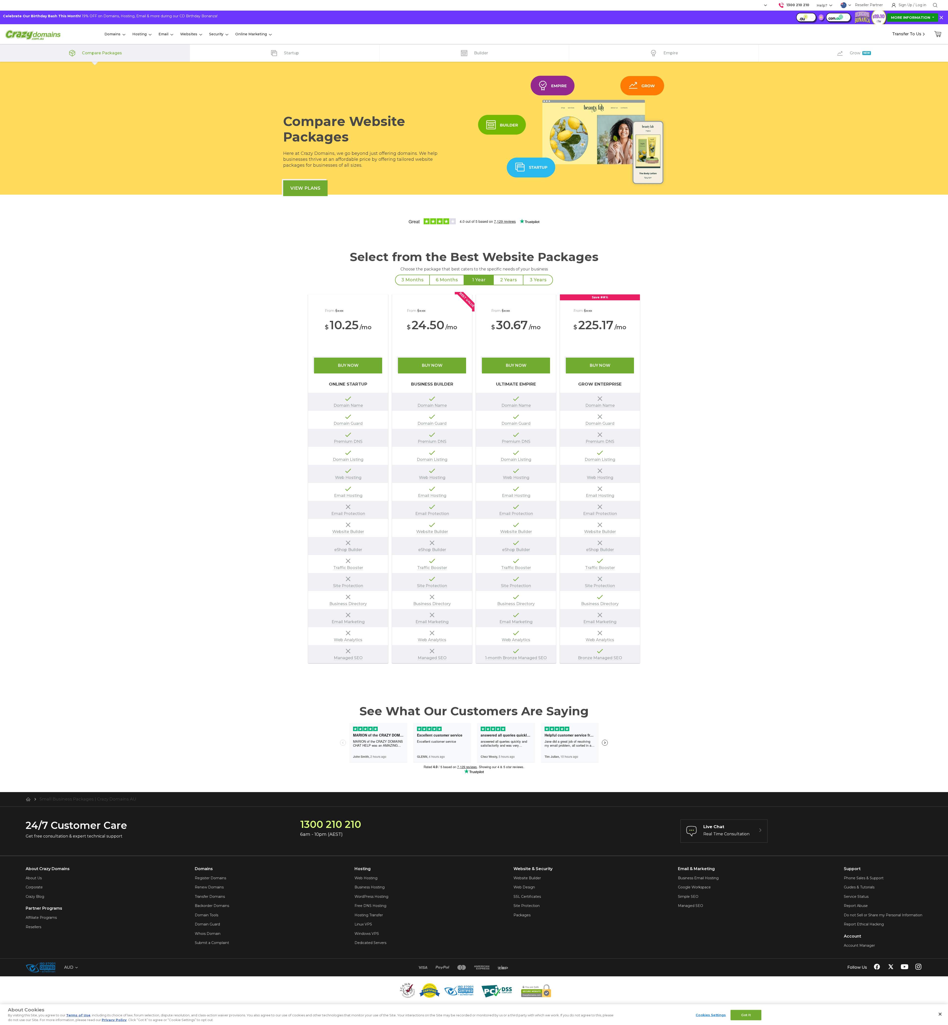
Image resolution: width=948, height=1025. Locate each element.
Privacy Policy (114, 1020)
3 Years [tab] (538, 280)
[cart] (938, 34)
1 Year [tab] (479, 280)
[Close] (940, 1014)
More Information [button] (911, 17)
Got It (746, 1015)
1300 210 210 (797, 5)
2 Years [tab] (508, 280)
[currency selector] (765, 5)
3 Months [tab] (412, 280)
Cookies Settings (711, 1015)
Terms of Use (78, 1015)
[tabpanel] (474, 478)
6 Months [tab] (447, 280)
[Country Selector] (844, 5)
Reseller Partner (869, 5)
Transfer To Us (906, 34)
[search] (935, 5)
